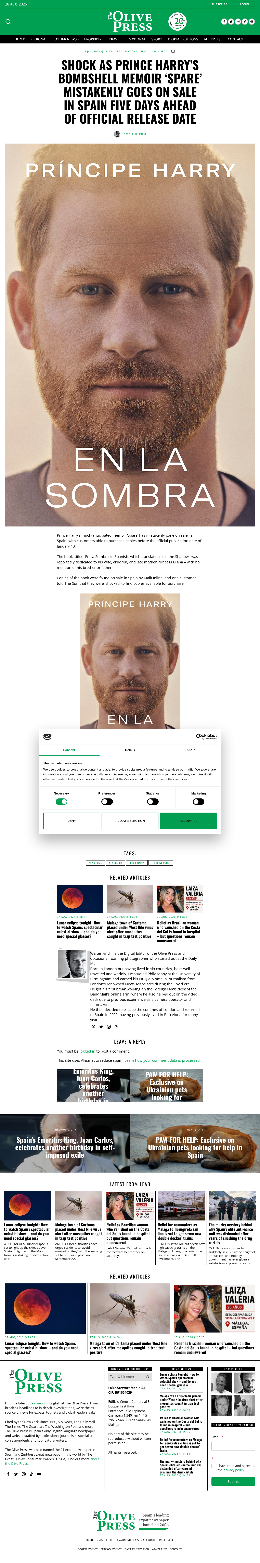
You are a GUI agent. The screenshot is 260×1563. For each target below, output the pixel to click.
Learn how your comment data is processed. (163, 1060)
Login (244, 4)
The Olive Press (161, 863)
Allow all (188, 821)
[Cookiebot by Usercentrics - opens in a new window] (199, 737)
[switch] (107, 801)
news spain (95, 863)
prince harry (137, 863)
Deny (71, 821)
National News (136, 51)
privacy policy (233, 1470)
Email (217, 1437)
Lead (119, 51)
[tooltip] (224, 21)
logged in (87, 1051)
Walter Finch (136, 134)
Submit (233, 1481)
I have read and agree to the (236, 1468)
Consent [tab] (69, 750)
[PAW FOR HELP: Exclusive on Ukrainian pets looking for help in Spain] (166, 1085)
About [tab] (190, 750)
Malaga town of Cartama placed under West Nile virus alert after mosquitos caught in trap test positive (130, 929)
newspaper (115, 863)
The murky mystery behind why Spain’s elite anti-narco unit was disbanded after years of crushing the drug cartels (231, 1234)
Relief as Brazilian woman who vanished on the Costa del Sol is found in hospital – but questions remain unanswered (178, 931)
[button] (148, 1377)
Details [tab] (130, 750)
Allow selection (130, 821)
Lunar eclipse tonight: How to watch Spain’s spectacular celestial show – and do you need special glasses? (80, 929)
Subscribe (219, 4)
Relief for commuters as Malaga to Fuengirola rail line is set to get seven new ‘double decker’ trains (179, 1231)
